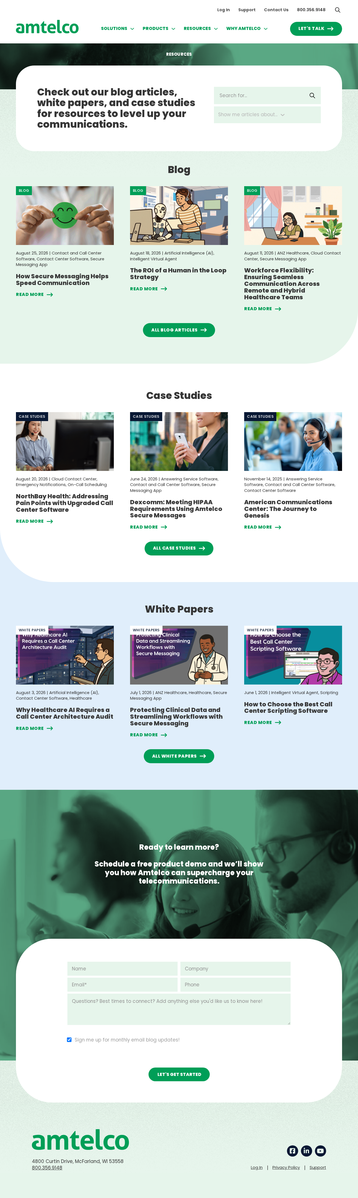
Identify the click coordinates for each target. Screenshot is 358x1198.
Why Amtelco (243, 28)
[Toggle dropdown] (282, 115)
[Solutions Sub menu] (132, 29)
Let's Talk (311, 28)
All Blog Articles (174, 330)
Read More (30, 295)
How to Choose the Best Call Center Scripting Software (288, 707)
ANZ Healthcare (293, 253)
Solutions (114, 28)
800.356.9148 (311, 10)
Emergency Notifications (41, 484)
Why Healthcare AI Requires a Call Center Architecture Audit (64, 713)
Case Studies (32, 416)
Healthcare (81, 698)
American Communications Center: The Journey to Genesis (288, 509)
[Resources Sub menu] (216, 29)
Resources (197, 28)
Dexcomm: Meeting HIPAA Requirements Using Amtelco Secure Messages (176, 509)
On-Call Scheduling (87, 484)
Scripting (329, 692)
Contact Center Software (62, 259)
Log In (223, 10)
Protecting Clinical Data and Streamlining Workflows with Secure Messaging (176, 717)
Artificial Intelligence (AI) (188, 253)
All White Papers (174, 756)
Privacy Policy (286, 1167)
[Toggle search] (338, 10)
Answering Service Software (189, 479)
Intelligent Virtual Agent (153, 259)
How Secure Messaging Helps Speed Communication (62, 279)
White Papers (32, 630)
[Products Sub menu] (173, 29)
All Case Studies (174, 548)
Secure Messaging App (283, 259)
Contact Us (276, 10)
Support (247, 10)
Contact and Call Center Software (165, 484)
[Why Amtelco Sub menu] (265, 29)
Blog (24, 190)
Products (155, 28)
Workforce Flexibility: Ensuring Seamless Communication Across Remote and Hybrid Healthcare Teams (282, 283)
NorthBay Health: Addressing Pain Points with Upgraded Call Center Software (64, 503)
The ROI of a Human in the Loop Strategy (178, 273)
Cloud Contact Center (73, 479)
